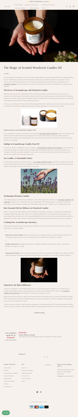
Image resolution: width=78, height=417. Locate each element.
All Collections (8, 386)
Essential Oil (7, 368)
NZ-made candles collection (48, 133)
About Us (24, 368)
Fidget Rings (7, 378)
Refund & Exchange (27, 370)
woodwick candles (10, 84)
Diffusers (6, 370)
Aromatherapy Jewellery (11, 373)
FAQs (23, 381)
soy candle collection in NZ (42, 162)
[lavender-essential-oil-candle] (39, 118)
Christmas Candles (9, 381)
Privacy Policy (26, 376)
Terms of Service (26, 378)
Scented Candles (8, 376)
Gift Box (6, 384)
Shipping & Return (27, 373)
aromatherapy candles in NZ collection (50, 147)
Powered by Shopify (42, 401)
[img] (11, 338)
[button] (32, 4)
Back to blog (39, 313)
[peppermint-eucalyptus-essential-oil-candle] (39, 270)
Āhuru (36, 401)
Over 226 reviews (10, 340)
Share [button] (7, 73)
